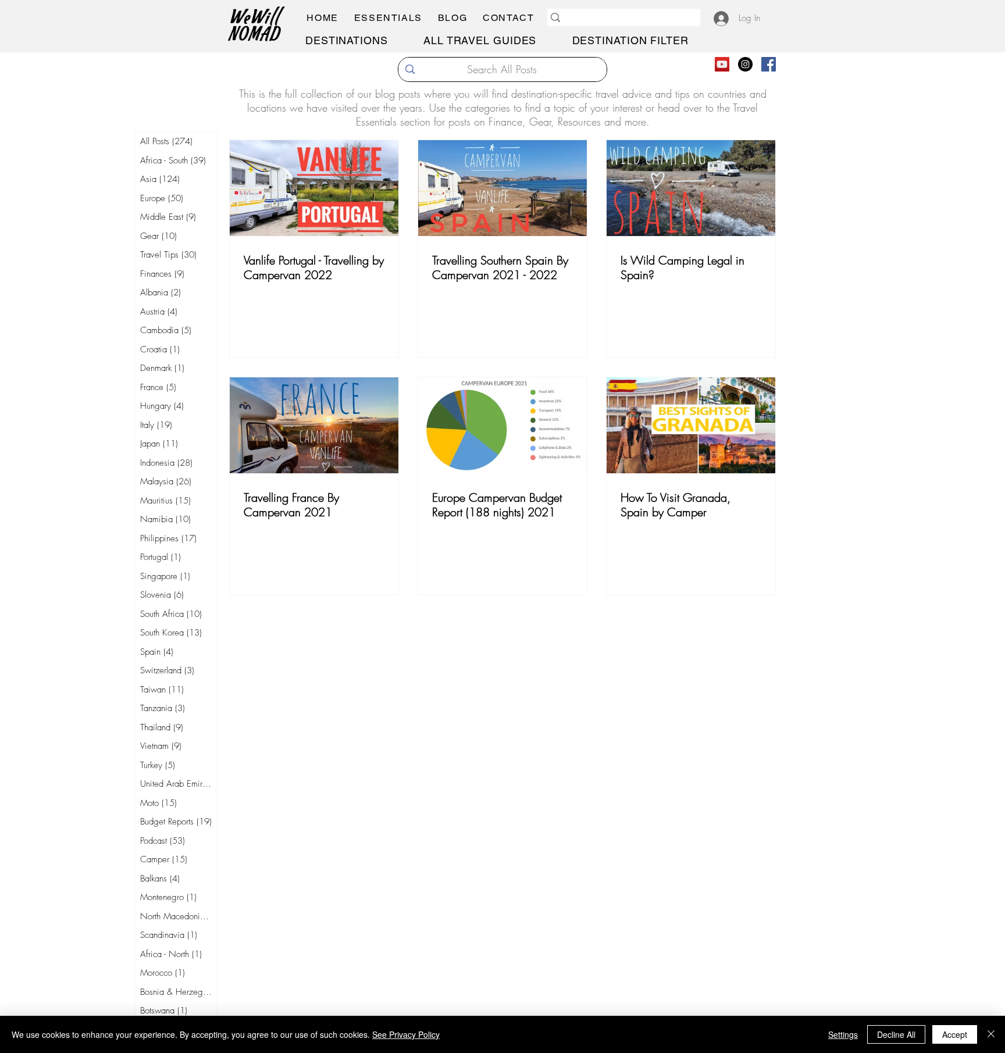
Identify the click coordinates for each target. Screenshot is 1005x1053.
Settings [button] (843, 1034)
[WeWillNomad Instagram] (745, 64)
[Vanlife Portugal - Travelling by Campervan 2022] (314, 188)
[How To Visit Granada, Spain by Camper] (691, 425)
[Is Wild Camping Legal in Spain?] (691, 188)
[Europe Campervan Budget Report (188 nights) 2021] (502, 425)
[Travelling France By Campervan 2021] (314, 425)
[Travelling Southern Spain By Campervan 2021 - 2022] (502, 188)
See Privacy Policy (406, 1034)
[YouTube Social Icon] (722, 64)
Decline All (896, 1034)
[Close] (991, 1034)
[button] (388, 17)
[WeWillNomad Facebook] (768, 64)
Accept (954, 1034)
